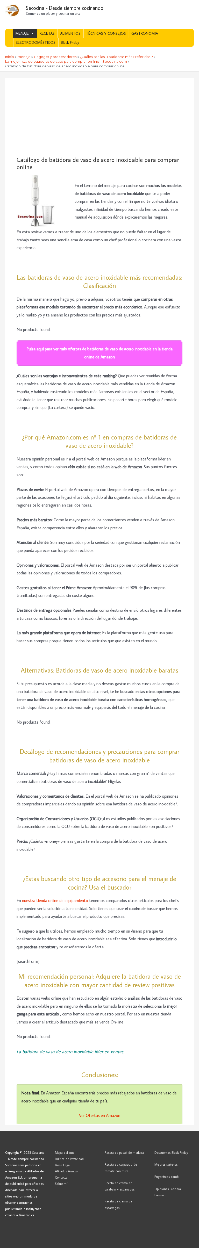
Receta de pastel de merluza (124, 1152)
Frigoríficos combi (167, 1176)
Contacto (61, 1177)
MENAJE (22, 33)
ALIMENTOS (70, 33)
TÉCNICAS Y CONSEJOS (106, 33)
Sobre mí (61, 1183)
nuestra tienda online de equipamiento (55, 900)
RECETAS (47, 33)
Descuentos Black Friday (171, 1152)
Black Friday (70, 42)
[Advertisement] (99, 117)
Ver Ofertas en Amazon (99, 1115)
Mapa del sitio (65, 1152)
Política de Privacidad (69, 1159)
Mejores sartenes (165, 1164)
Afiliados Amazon (67, 1171)
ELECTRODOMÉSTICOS (35, 42)
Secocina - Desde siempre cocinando (64, 7)
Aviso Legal (62, 1165)
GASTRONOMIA (144, 33)
